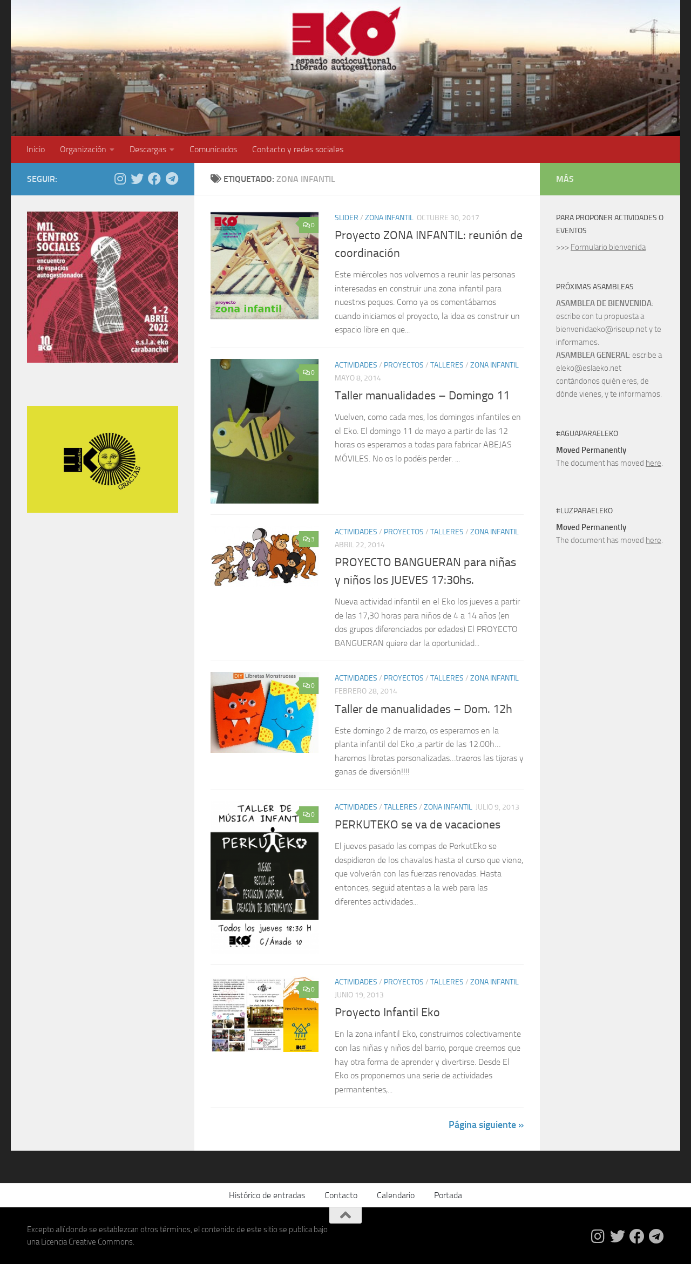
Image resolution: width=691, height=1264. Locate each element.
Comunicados (213, 149)
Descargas (148, 149)
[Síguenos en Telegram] (171, 178)
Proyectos (404, 365)
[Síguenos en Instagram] (119, 178)
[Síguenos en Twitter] (137, 178)
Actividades (356, 365)
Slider (346, 217)
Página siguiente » (486, 1125)
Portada (448, 1195)
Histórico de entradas (267, 1195)
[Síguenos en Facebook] (154, 178)
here (653, 463)
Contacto (340, 1195)
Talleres (447, 365)
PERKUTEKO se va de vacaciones (417, 825)
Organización (83, 149)
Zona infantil (389, 217)
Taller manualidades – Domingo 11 (422, 396)
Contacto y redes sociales (297, 149)
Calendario (396, 1195)
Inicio (35, 149)
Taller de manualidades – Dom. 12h (423, 709)
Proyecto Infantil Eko (387, 1012)
